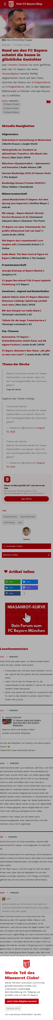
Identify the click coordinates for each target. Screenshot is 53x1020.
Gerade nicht (13, 1008)
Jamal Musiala (9, 522)
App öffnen (26, 499)
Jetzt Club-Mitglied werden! (22, 1001)
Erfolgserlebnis (41, 82)
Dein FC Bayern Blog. (29, 3)
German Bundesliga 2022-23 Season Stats (26, 173)
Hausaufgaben (11, 73)
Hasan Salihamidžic (27, 517)
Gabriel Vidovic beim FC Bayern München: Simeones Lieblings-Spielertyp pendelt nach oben (26, 301)
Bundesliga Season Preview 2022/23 (23, 183)
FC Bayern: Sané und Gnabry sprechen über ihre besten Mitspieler (27, 722)
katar (20, 522)
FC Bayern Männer (11, 112)
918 (1, 837)
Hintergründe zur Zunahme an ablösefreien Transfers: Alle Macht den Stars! (24, 153)
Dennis (5, 101)
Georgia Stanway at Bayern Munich (22, 270)
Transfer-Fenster (17, 64)
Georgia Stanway (10, 517)
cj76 (2, 657)
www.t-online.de (13, 717)
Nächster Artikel (10, 555)
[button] (13, 582)
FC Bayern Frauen (11, 108)
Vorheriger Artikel (14, 546)
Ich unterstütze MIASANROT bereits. (23, 1014)
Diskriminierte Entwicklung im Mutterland (26, 140)
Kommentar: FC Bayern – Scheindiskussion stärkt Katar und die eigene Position (24, 340)
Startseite (6, 45)
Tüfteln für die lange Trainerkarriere (23, 320)
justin (2, 763)
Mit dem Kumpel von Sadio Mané (21, 310)
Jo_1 (2, 710)
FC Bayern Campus (22, 45)
